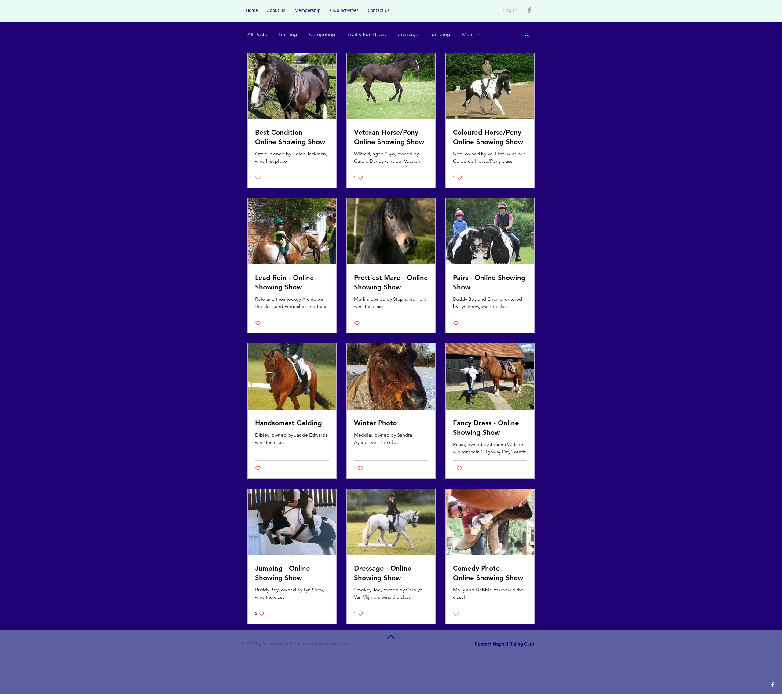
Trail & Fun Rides (366, 34)
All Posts (257, 34)
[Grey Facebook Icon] (529, 10)
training (288, 34)
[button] (527, 35)
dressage (408, 34)
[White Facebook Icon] (772, 684)
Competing (322, 34)
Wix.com (349, 643)
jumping (440, 34)
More (468, 34)
